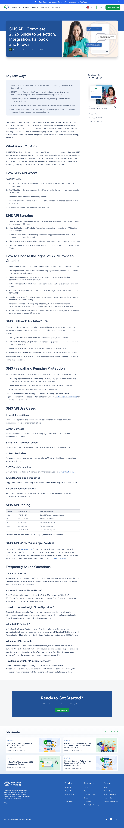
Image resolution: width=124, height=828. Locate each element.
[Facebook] (89, 77)
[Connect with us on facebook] (116, 819)
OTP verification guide (68, 472)
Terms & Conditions (110, 794)
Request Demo (62, 710)
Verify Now (68, 787)
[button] (16, 7)
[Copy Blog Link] (100, 77)
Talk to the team (59, 558)
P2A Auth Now (69, 801)
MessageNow (27, 549)
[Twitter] (93, 77)
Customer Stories (89, 794)
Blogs (86, 787)
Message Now (69, 791)
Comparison (88, 801)
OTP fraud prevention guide (66, 397)
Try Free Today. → (83, 2)
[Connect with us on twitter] (106, 819)
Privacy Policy (108, 798)
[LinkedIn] (96, 77)
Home (105, 787)
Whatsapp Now (69, 794)
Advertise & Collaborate (91, 805)
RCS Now (67, 798)
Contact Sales (108, 791)
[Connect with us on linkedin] (111, 819)
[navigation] (7, 7)
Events (86, 798)
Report (86, 791)
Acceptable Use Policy (111, 801)
